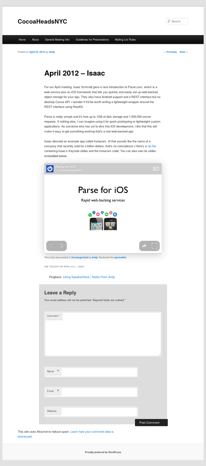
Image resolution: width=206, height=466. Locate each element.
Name (53, 371)
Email (53, 391)
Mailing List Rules (125, 39)
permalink (120, 257)
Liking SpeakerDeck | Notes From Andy (89, 277)
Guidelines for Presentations (92, 39)
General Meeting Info (57, 39)
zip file (151, 146)
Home (22, 39)
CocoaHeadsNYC (42, 21)
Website (52, 411)
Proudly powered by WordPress (103, 452)
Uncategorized (79, 257)
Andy (52, 52)
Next (184, 52)
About (35, 39)
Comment (53, 316)
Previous (170, 52)
